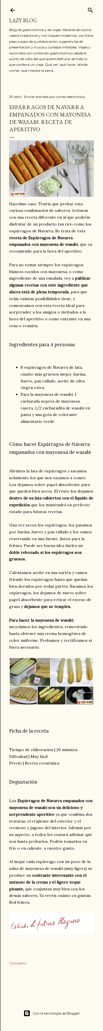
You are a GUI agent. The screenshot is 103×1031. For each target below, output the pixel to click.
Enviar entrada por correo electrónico (54, 97)
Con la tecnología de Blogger (56, 1013)
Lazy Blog (23, 20)
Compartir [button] (18, 963)
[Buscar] (90, 9)
